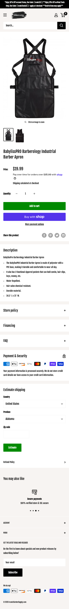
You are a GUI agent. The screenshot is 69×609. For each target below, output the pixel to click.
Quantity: (7, 193)
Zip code (6, 427)
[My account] (56, 15)
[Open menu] (5, 15)
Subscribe (12, 572)
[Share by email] (63, 235)
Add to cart (34, 206)
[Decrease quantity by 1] (16, 193)
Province (6, 412)
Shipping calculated (21, 183)
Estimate (12, 447)
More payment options (34, 224)
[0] (63, 15)
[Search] (61, 25)
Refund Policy (9, 462)
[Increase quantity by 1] (34, 193)
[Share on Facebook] (44, 235)
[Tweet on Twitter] (57, 235)
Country (6, 397)
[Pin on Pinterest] (50, 235)
